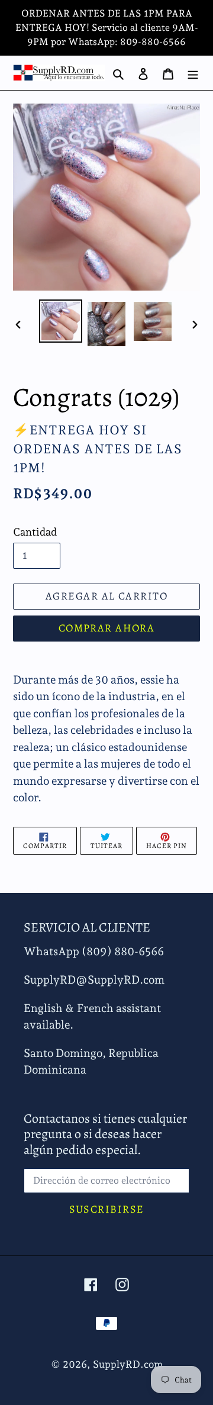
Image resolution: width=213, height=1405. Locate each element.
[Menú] (192, 73)
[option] (60, 321)
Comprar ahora (107, 628)
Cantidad (35, 532)
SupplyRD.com (128, 1364)
